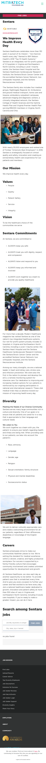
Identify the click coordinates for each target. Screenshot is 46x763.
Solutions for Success (10, 687)
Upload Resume (8, 673)
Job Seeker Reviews (10, 691)
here (35, 751)
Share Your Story (8, 708)
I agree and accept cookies (23, 759)
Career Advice (8, 676)
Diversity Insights (9, 705)
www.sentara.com (10, 33)
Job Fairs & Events (9, 694)
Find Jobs (6, 669)
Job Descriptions (9, 683)
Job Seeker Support (10, 701)
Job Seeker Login (9, 698)
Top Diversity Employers (11, 680)
